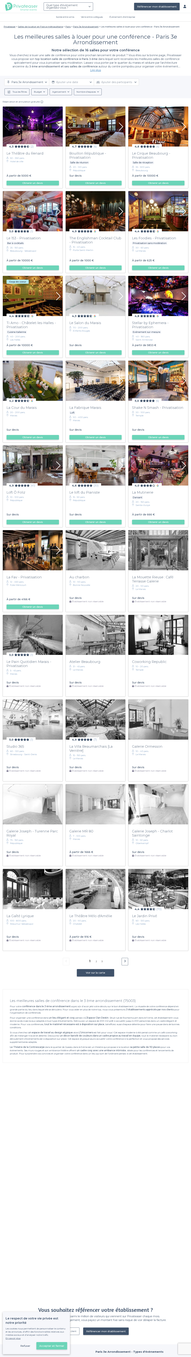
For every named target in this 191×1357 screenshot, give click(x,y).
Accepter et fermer (51, 1345)
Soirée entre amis (65, 16)
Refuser (25, 1345)
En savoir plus (13, 1338)
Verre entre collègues (92, 16)
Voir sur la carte (95, 972)
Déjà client (70, 1331)
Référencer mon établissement (157, 6)
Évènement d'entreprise (122, 16)
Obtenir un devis (32, 182)
